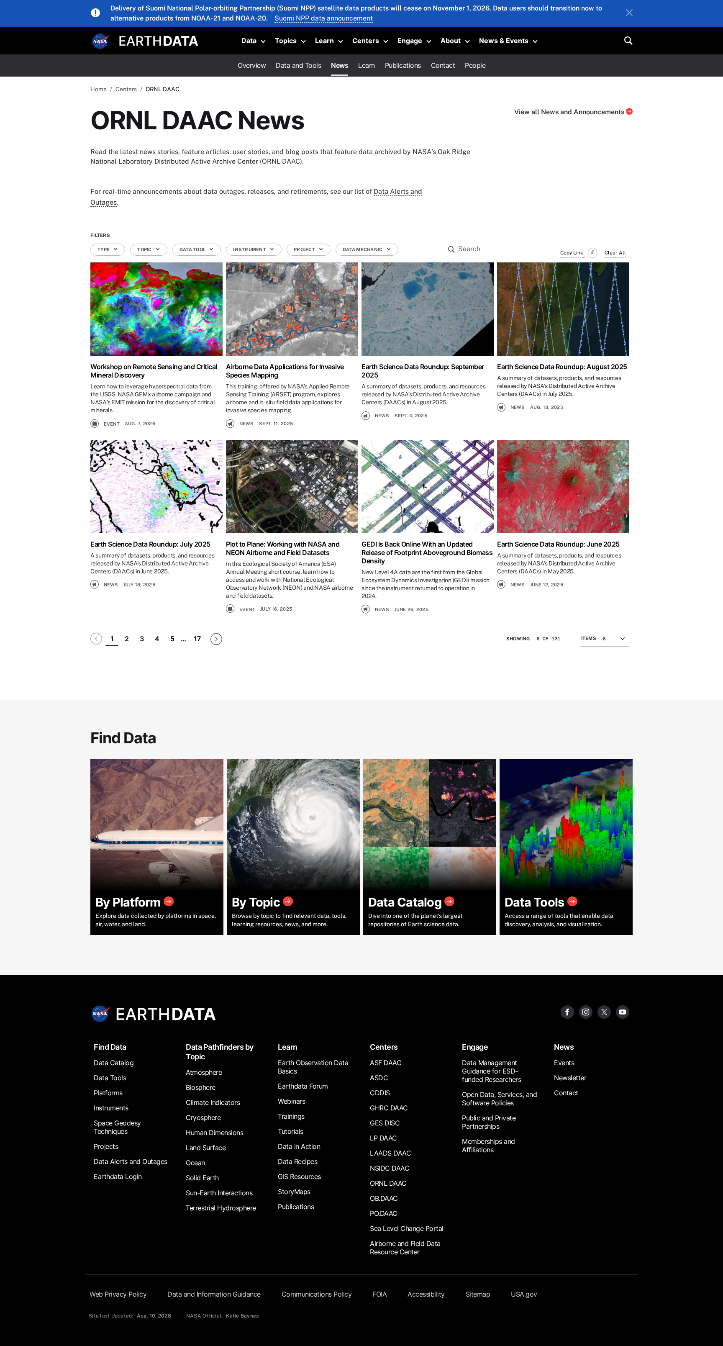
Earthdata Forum (303, 1086)
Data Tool (193, 249)
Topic (145, 249)
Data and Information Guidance (214, 1294)
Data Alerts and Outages (130, 1161)
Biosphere (200, 1087)
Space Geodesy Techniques (117, 1127)
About (451, 40)
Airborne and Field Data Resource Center (405, 1247)
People (475, 65)
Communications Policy (317, 1294)
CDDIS (380, 1093)
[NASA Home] (100, 41)
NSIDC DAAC (389, 1168)
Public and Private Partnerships (488, 1122)
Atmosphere (204, 1072)
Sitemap (478, 1294)
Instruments (111, 1108)
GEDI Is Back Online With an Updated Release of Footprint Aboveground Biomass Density (427, 552)
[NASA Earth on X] (604, 1011)
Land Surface (206, 1147)
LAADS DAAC (390, 1153)
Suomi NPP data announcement (323, 18)
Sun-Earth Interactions (219, 1193)
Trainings (291, 1116)
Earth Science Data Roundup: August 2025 (562, 366)
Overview (252, 65)
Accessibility (426, 1294)
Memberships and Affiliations (488, 1145)
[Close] (629, 13)
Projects (106, 1146)
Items (588, 638)
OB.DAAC (384, 1198)
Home (98, 89)
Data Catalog (113, 1062)
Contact (443, 65)
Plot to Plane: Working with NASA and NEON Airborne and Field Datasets (282, 548)
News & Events (503, 40)
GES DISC (385, 1123)
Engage (409, 40)
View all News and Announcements (570, 112)
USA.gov (524, 1294)
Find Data (110, 1047)
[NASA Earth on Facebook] (567, 1011)
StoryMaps (294, 1191)
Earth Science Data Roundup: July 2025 (150, 544)
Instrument (250, 249)
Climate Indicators (213, 1102)
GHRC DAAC (389, 1108)
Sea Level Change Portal (407, 1228)
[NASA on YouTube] (622, 1011)
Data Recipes (297, 1161)
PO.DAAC (383, 1213)
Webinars (291, 1101)
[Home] (158, 40)
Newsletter (570, 1078)
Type (103, 249)
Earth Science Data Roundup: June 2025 (558, 544)
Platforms (108, 1093)
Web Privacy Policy (118, 1294)
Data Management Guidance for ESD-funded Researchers (491, 1071)
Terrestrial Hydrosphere (221, 1208)
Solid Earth (202, 1178)
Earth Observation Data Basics (313, 1066)
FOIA (379, 1294)
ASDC (379, 1078)
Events (564, 1062)
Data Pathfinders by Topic (220, 1052)
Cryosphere (203, 1117)
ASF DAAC (385, 1062)
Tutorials (290, 1131)
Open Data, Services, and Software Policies (499, 1098)
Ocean (195, 1162)
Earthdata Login (118, 1176)
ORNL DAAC (388, 1183)
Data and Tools (298, 65)
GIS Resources (299, 1176)
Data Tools (110, 1078)
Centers (365, 40)
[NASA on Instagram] (585, 1011)
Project (305, 249)
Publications (403, 65)
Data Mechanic (363, 249)
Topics (286, 40)
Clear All (615, 253)
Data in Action (299, 1146)
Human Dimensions (214, 1132)
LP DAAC (383, 1138)
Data (248, 40)
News (339, 65)
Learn (324, 40)
